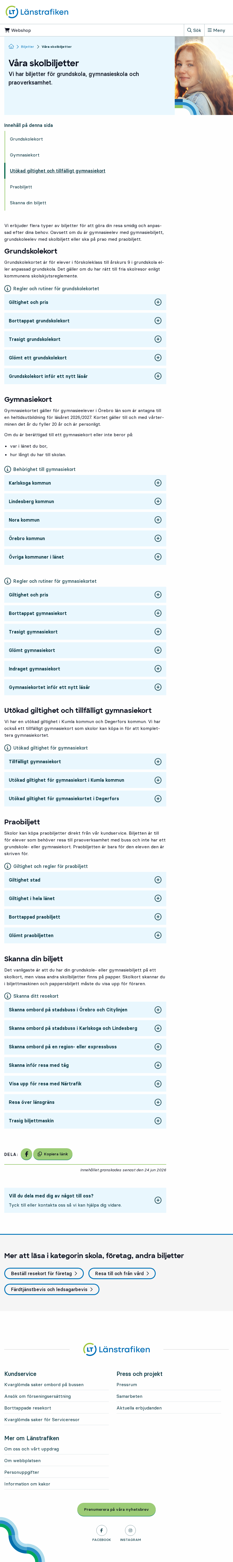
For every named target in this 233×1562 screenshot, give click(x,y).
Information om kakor (27, 1484)
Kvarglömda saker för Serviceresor (42, 1419)
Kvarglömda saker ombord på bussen (44, 1384)
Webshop (38, 30)
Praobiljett (21, 187)
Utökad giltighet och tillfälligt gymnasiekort (57, 171)
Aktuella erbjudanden (139, 1408)
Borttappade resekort (27, 1408)
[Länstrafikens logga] (37, 11)
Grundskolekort (26, 139)
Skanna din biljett (28, 202)
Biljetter (27, 46)
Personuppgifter (21, 1472)
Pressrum (126, 1384)
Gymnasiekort (24, 155)
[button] (85, 302)
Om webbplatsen (22, 1460)
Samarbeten (129, 1396)
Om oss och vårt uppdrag (31, 1449)
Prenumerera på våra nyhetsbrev (120, 1509)
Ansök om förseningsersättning (37, 1396)
